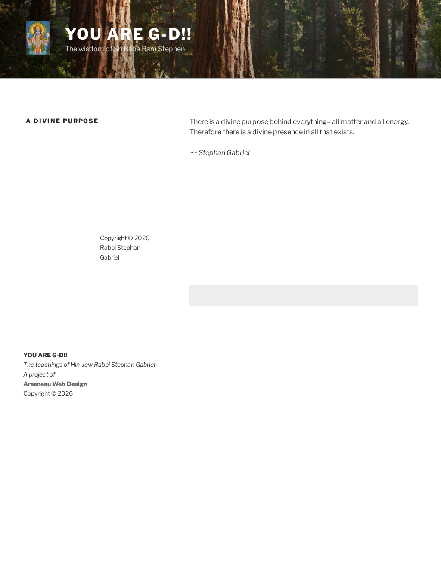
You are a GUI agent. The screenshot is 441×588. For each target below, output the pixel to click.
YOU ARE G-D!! (128, 34)
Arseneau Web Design (55, 383)
